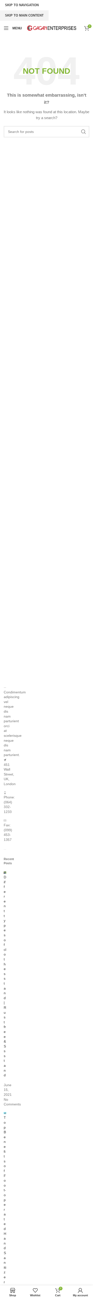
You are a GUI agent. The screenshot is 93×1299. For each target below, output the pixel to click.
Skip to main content (24, 15)
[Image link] (5, 687)
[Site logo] (51, 28)
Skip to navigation (22, 5)
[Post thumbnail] (5, 872)
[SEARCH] (83, 131)
